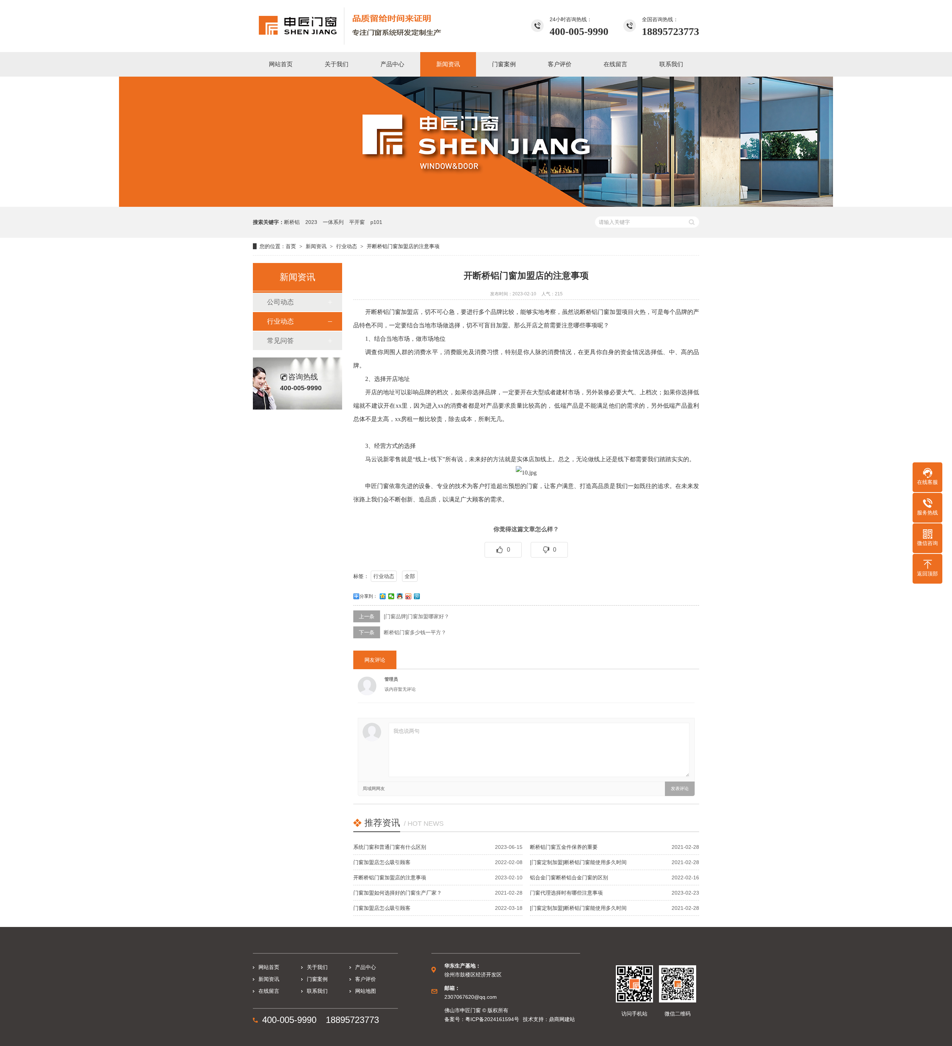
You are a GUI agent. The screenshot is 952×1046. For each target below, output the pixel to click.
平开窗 (357, 222)
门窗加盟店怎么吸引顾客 (382, 862)
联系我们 (317, 991)
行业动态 (346, 246)
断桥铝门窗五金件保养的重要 (564, 847)
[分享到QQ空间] (383, 596)
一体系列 (333, 222)
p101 (376, 222)
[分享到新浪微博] (408, 596)
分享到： (368, 596)
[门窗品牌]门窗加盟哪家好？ (416, 616)
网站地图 (365, 991)
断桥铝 (292, 222)
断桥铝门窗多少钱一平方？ (415, 632)
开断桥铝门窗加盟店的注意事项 (389, 877)
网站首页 (268, 967)
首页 (291, 246)
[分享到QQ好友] (400, 596)
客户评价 (365, 979)
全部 (410, 576)
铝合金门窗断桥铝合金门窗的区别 (569, 877)
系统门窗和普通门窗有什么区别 (389, 847)
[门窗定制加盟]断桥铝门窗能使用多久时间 (578, 862)
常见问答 (280, 340)
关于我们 (317, 967)
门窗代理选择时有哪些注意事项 (566, 893)
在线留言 (268, 991)
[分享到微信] (391, 596)
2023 (311, 222)
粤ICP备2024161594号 (492, 1019)
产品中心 (365, 967)
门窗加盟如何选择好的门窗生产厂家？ (397, 893)
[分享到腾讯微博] (417, 596)
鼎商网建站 (562, 1019)
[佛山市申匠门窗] (362, 26)
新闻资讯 (316, 246)
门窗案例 (317, 979)
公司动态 (280, 302)
